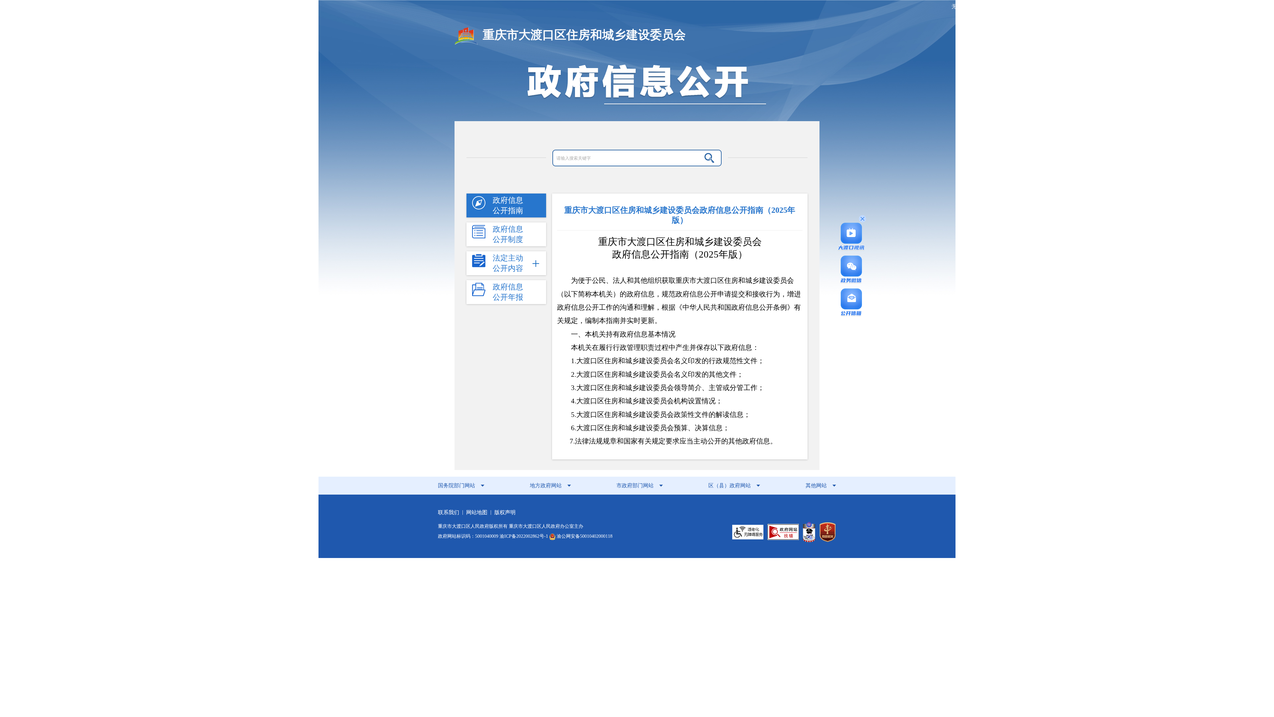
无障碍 (959, 6)
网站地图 (476, 512)
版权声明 (505, 512)
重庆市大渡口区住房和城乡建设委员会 (584, 34)
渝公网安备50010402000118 (583, 536)
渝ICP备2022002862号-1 (524, 536)
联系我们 (448, 512)
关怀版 (986, 6)
